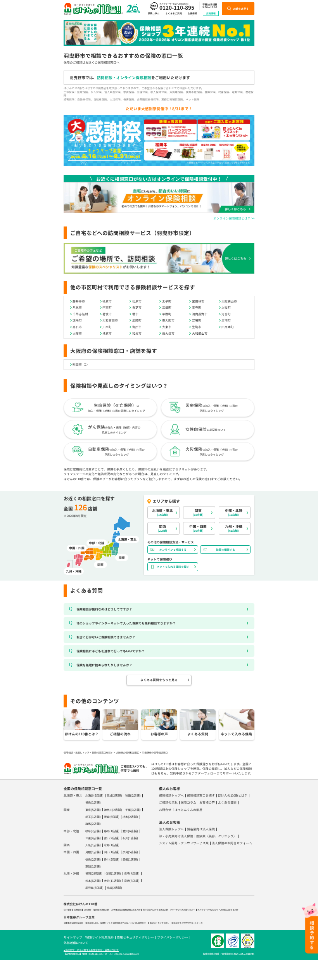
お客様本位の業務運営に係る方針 (125, 909)
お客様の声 (207, 802)
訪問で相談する (225, 549)
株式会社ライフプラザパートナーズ (186, 923)
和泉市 (137, 333)
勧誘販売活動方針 (101, 909)
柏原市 (107, 301)
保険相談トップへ (171, 795)
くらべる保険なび (137, 923)
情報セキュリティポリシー (135, 937)
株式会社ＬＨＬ (92, 923)
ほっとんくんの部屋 (188, 809)
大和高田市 (110, 320)
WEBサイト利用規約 (99, 937)
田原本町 (227, 327)
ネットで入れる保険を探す (173, 567)
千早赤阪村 (80, 314)
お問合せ (165, 809)
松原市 (137, 301)
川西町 (107, 327)
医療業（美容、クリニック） (216, 836)
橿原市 (107, 333)
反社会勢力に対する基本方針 (155, 909)
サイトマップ (73, 937)
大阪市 (77, 333)
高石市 (77, 327)
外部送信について (76, 942)
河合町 (226, 314)
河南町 (107, 307)
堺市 (135, 314)
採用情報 (211, 13)
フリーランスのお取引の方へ (182, 909)
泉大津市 (168, 333)
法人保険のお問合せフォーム (232, 843)
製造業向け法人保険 (201, 829)
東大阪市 (168, 320)
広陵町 (137, 320)
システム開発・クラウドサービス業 (184, 843)
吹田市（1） (81, 364)
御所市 (137, 327)
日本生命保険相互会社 (73, 923)
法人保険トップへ (171, 829)
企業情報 (192, 13)
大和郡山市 (199, 333)
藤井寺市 (79, 301)
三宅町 (226, 320)
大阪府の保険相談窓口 (127, 752)
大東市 (166, 327)
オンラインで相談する (173, 549)
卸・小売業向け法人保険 (176, 836)
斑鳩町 (77, 320)
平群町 (166, 314)
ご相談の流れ (168, 802)
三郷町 (166, 307)
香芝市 (137, 307)
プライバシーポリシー (172, 937)
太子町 (166, 301)
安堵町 (196, 320)
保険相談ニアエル (120, 923)
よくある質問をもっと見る (159, 680)
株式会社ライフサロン (159, 923)
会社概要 (67, 909)
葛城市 (107, 314)
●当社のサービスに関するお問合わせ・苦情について (91, 950)
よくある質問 (227, 802)
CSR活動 (87, 909)
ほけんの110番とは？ (232, 795)
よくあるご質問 (174, 13)
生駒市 (196, 327)
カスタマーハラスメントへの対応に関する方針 (217, 909)
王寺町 (196, 307)
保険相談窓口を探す (102, 752)
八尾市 (77, 307)
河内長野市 (199, 314)
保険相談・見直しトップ (76, 752)
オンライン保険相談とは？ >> (233, 218)
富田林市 (198, 301)
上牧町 (226, 307)
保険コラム (153, 13)
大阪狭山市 (229, 301)
